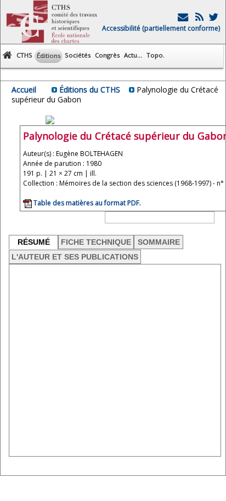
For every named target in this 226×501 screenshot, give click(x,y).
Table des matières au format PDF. (86, 203)
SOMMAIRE (159, 242)
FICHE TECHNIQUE (96, 242)
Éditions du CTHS (89, 89)
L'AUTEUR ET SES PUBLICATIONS (75, 256)
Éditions (48, 55)
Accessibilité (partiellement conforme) (161, 28)
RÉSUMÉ (34, 242)
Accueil (24, 89)
